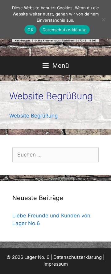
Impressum (55, 264)
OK (30, 29)
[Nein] (103, 19)
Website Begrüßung (33, 116)
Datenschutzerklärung (77, 257)
